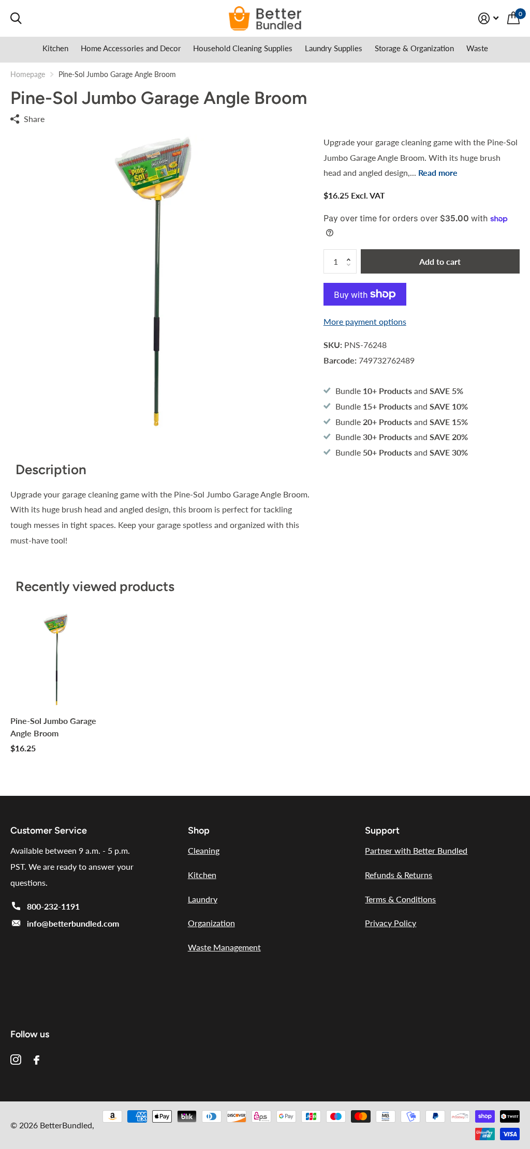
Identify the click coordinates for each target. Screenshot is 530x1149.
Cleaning (203, 850)
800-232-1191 (53, 906)
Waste (477, 48)
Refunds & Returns (398, 875)
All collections (55, 50)
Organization (211, 923)
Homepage (27, 74)
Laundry (202, 899)
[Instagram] (15, 1059)
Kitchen (202, 875)
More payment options (364, 321)
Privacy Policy (390, 923)
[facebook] (36, 1060)
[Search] (15, 18)
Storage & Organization (414, 48)
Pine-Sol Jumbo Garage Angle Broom (53, 727)
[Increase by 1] (351, 253)
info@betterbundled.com (73, 923)
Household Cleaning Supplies (242, 48)
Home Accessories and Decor (131, 48)
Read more (438, 172)
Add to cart (440, 261)
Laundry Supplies (333, 48)
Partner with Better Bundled (416, 850)
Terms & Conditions (400, 899)
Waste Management (224, 947)
